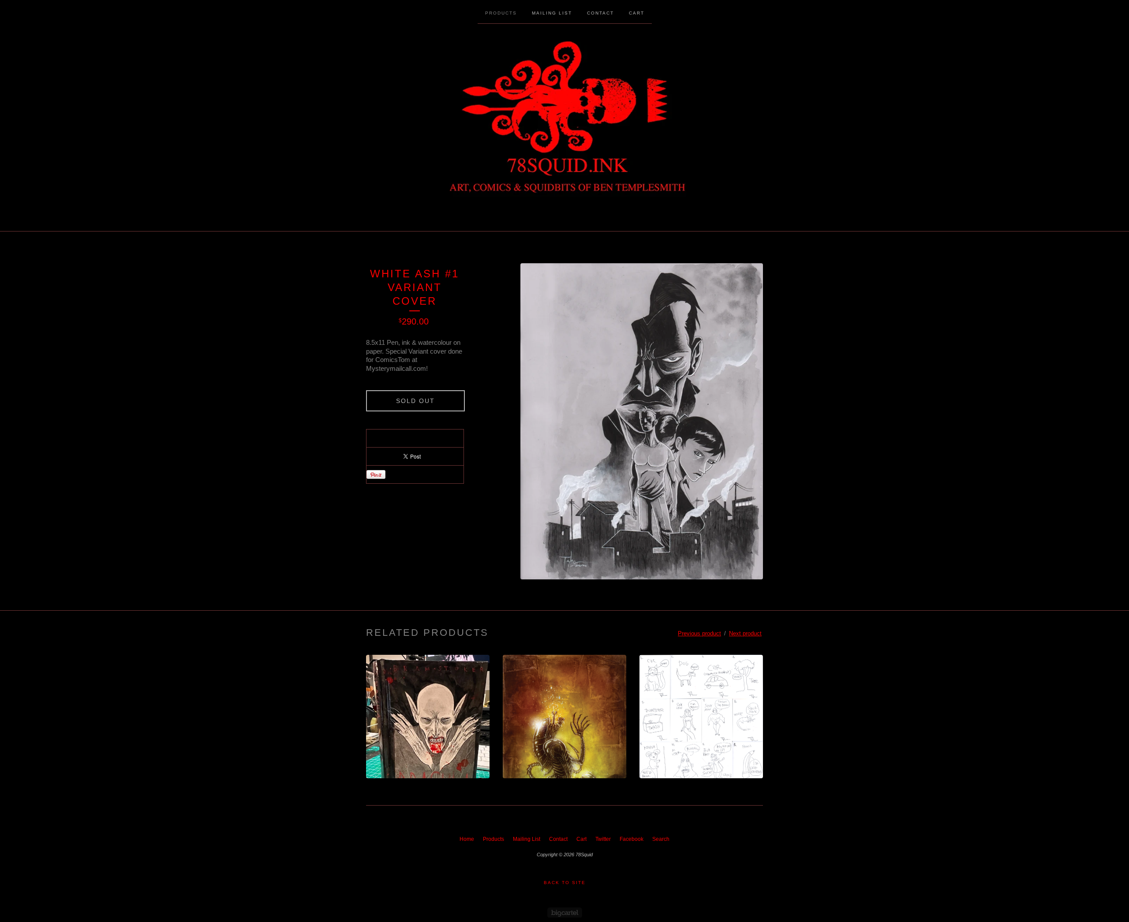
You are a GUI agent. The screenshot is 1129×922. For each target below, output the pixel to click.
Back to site (565, 882)
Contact (600, 13)
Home (467, 839)
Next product (745, 633)
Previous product (699, 633)
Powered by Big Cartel (564, 912)
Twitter (603, 839)
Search (660, 839)
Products (501, 13)
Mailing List (552, 13)
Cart (636, 13)
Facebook (631, 839)
